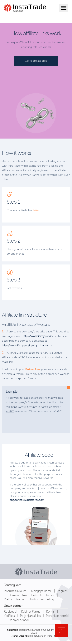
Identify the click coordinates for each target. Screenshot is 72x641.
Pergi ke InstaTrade (25, 17)
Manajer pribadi (18, 620)
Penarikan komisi (57, 616)
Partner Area (32, 369)
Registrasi (10, 611)
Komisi (50, 611)
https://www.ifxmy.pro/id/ (38, 336)
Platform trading (15, 599)
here (36, 210)
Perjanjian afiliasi (30, 616)
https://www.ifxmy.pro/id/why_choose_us (27, 345)
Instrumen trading (42, 599)
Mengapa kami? (41, 591)
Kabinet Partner (31, 611)
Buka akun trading (43, 595)
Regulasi (62, 591)
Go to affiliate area (36, 60)
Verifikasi (9, 616)
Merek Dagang (19, 635)
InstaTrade (12, 629)
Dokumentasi (17, 595)
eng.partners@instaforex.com (27, 500)
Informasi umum (15, 591)
